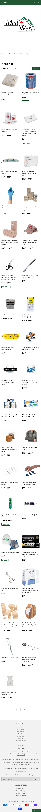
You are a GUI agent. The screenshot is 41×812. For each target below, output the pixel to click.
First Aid (12, 53)
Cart (38, 2)
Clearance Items (20, 740)
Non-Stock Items (20, 743)
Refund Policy (20, 791)
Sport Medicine (20, 731)
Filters (36, 68)
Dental (20, 738)
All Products (20, 729)
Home (3, 53)
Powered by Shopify (27, 801)
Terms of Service (20, 795)
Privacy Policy (20, 788)
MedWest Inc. (15, 801)
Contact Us (20, 745)
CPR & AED (20, 736)
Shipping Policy (20, 793)
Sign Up (35, 779)
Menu (5, 2)
